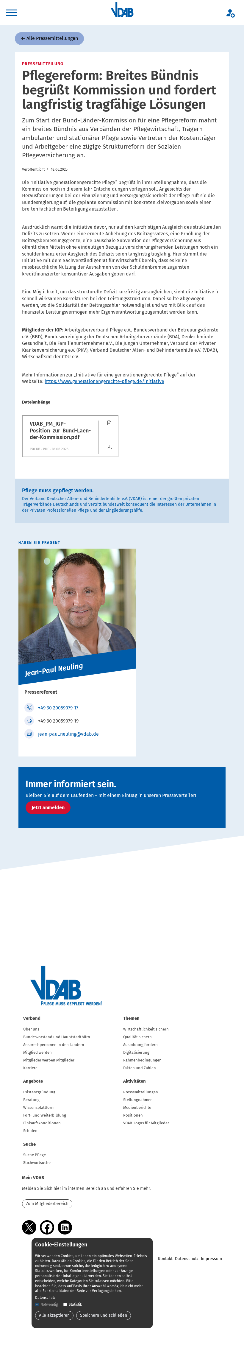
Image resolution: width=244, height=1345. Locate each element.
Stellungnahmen (138, 1100)
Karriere (30, 1068)
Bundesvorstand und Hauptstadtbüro (56, 1037)
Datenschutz (186, 1258)
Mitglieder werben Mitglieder (48, 1060)
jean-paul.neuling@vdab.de (68, 734)
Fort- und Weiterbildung (44, 1115)
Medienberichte (137, 1107)
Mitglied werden (37, 1052)
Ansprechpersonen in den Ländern (53, 1044)
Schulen (30, 1130)
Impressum (211, 1258)
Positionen (133, 1115)
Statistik (75, 1304)
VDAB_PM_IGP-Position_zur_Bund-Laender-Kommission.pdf (60, 430)
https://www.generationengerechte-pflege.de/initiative (104, 381)
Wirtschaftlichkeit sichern (146, 1029)
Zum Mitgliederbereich (47, 1203)
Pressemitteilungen (140, 1092)
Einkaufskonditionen (42, 1123)
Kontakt (165, 1258)
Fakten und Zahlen (139, 1068)
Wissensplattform (38, 1107)
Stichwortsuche (37, 1162)
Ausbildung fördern (140, 1044)
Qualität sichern (137, 1037)
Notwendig (49, 1304)
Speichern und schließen (103, 1315)
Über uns (31, 1029)
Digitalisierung (136, 1052)
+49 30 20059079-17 (58, 708)
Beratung (31, 1100)
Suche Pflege (34, 1155)
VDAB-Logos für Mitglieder (146, 1123)
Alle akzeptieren (54, 1315)
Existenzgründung (39, 1092)
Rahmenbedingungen (142, 1060)
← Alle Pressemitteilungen (49, 38)
